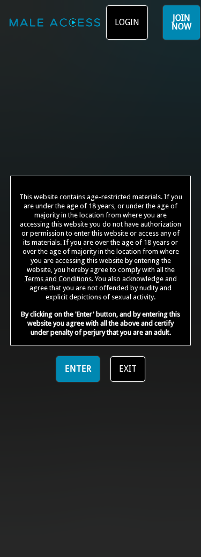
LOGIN (127, 22)
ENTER (78, 369)
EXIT (128, 369)
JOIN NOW (181, 22)
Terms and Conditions (58, 279)
